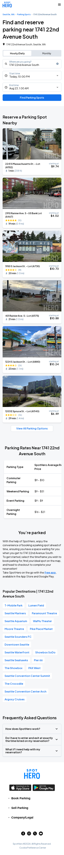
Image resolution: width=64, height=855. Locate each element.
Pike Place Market (41, 629)
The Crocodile (14, 683)
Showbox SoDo (45, 652)
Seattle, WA (8, 14)
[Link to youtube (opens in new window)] (41, 834)
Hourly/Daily (17, 53)
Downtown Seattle (17, 644)
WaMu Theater (42, 621)
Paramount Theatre (44, 613)
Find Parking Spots (32, 97)
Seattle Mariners (15, 613)
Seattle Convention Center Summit (27, 676)
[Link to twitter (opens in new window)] (35, 834)
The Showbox (13, 668)
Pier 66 (38, 660)
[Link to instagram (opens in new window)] (29, 834)
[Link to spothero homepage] (32, 774)
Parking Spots (24, 14)
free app (50, 572)
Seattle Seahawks (16, 660)
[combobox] (32, 63)
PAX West (34, 668)
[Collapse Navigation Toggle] (59, 5)
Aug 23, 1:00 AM (19, 88)
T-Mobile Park (13, 605)
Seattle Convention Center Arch (25, 691)
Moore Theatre (14, 629)
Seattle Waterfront (17, 652)
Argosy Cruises (15, 699)
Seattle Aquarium (16, 621)
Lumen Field (36, 605)
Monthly (46, 53)
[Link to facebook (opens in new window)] (23, 834)
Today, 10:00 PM (19, 76)
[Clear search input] (57, 63)
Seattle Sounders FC (18, 636)
